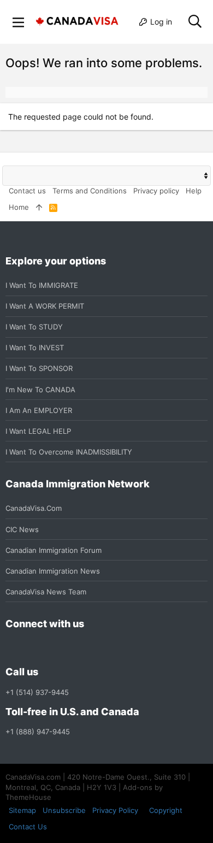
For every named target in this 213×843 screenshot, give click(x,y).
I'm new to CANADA (40, 389)
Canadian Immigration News (52, 571)
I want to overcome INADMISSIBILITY (68, 451)
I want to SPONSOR (39, 368)
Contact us (27, 190)
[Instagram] (31, 648)
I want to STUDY (34, 326)
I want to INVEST (34, 347)
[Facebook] (12, 648)
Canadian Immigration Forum (53, 550)
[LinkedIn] (51, 648)
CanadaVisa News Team (45, 591)
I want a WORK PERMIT (44, 306)
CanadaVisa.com (33, 508)
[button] (18, 22)
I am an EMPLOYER (38, 410)
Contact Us (28, 826)
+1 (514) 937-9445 (37, 692)
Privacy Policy (115, 810)
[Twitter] (71, 648)
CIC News (22, 529)
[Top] (39, 207)
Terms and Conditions (89, 190)
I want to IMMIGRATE (41, 285)
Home (19, 207)
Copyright (165, 810)
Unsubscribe (64, 810)
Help (194, 190)
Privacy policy (156, 190)
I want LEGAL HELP (38, 431)
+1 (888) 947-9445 (37, 731)
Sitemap (22, 810)
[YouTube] (90, 648)
